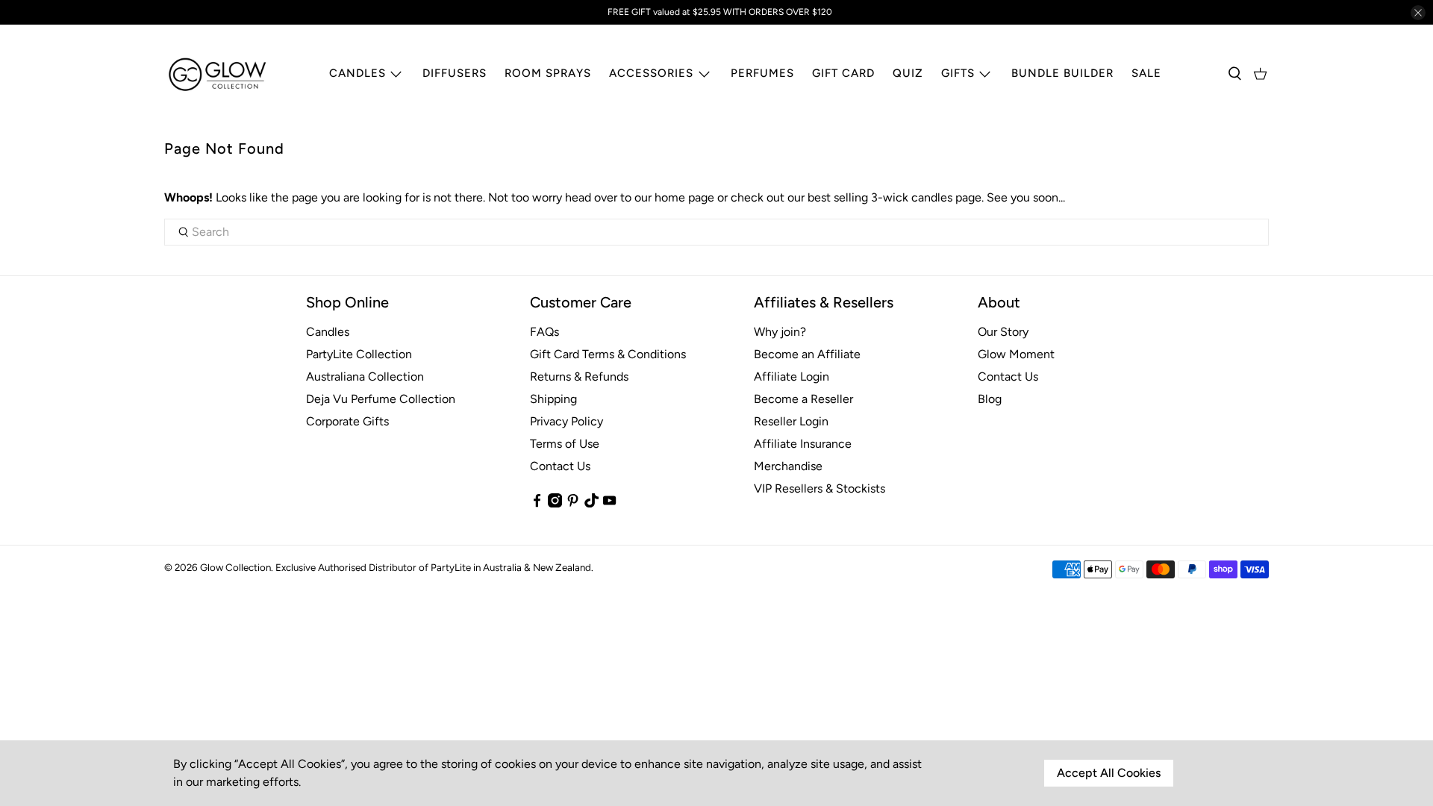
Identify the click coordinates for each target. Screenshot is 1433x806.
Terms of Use (564, 444)
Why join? (780, 332)
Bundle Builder (1062, 73)
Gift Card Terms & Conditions (608, 354)
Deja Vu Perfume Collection (380, 399)
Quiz (908, 73)
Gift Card (843, 73)
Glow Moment (1016, 354)
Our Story (1003, 332)
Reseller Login (791, 421)
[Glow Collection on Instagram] (555, 503)
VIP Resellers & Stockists (819, 488)
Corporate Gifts (347, 421)
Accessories (651, 73)
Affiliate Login (791, 376)
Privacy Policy (566, 421)
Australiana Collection (365, 376)
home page (684, 197)
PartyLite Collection (359, 354)
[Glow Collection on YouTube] (609, 503)
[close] (1418, 12)
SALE (1146, 73)
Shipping (553, 399)
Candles (357, 73)
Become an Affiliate (807, 354)
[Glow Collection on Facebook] (537, 503)
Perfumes (762, 73)
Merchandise (788, 466)
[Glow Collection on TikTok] (591, 503)
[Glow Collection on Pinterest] (573, 503)
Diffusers (454, 73)
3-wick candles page (926, 197)
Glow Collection (235, 567)
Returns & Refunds (579, 376)
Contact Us (560, 466)
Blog (990, 399)
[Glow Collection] (218, 74)
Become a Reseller (803, 399)
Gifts (958, 73)
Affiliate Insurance (803, 444)
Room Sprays (548, 73)
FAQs (544, 332)
